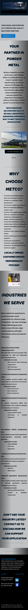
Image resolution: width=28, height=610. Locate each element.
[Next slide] (23, 144)
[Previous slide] (5, 144)
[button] (14, 12)
